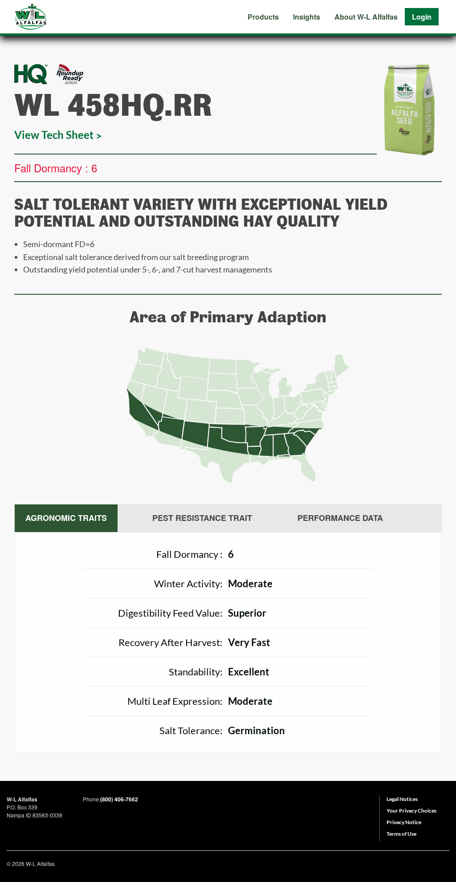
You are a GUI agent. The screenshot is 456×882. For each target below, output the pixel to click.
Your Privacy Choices (411, 810)
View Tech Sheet (54, 134)
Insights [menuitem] (306, 17)
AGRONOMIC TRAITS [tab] (66, 518)
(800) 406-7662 (119, 799)
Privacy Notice (404, 822)
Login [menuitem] (422, 17)
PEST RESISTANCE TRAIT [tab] (202, 518)
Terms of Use (401, 833)
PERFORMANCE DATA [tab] (340, 518)
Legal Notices (402, 799)
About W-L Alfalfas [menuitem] (366, 17)
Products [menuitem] (263, 17)
